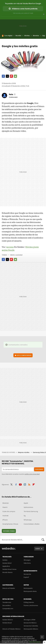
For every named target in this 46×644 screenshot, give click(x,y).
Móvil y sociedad (16, 255)
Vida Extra (27, 563)
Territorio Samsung (31, 511)
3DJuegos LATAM (29, 620)
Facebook (3, 76)
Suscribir (39, 469)
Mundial (18, 35)
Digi (43, 35)
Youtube (20, 484)
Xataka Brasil (7, 623)
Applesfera (6, 566)
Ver (24, 355)
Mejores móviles (24, 452)
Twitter (7, 76)
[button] (12, 94)
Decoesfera (6, 605)
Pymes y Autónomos (31, 605)
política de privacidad (32, 474)
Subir (37, 549)
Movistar (36, 35)
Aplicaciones (28, 507)
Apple (26, 503)
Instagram (25, 484)
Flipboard (11, 76)
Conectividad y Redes (32, 524)
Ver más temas (9, 531)
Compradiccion (7, 608)
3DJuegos (27, 560)
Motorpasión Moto (30, 591)
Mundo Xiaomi (7, 572)
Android (5, 515)
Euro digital (8, 35)
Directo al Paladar (8, 588)
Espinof (26, 577)
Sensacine (27, 574)
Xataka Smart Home (9, 569)
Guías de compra (8, 511)
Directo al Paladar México (11, 629)
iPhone (5, 520)
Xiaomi (4, 507)
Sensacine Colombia (31, 626)
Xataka (4, 560)
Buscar (43, 540)
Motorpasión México (31, 629)
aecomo (10, 247)
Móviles (27, 35)
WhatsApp (28, 520)
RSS (29, 484)
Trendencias (6, 602)
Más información (35, 642)
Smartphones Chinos (10, 524)
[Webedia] (9, 550)
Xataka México (7, 620)
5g (25, 515)
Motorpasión (28, 588)
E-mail (15, 76)
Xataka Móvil (6, 563)
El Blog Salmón (29, 602)
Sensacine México (30, 623)
